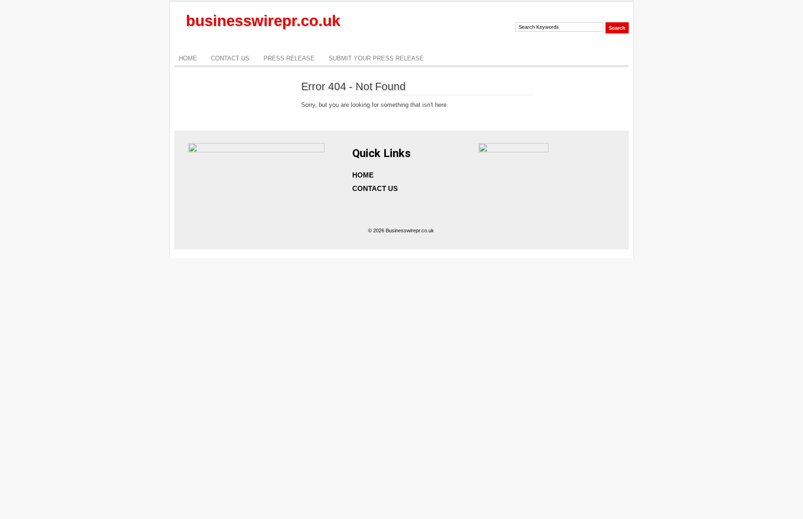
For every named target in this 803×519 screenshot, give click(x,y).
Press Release (289, 58)
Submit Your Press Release (376, 58)
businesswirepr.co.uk (263, 20)
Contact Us (230, 58)
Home (188, 58)
